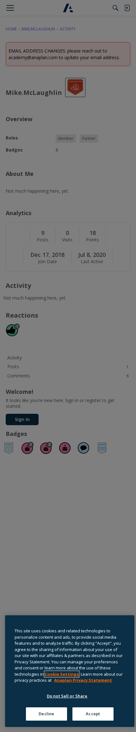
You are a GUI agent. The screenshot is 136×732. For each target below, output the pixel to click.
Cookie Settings (62, 674)
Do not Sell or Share (67, 696)
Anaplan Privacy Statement (83, 680)
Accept (93, 713)
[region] (69, 671)
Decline (46, 713)
